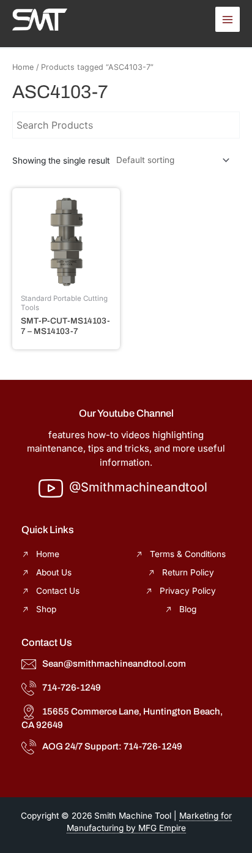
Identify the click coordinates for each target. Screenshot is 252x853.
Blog (187, 609)
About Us (54, 572)
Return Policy (188, 572)
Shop (46, 609)
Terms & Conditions (188, 554)
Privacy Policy (188, 591)
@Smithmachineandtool (138, 487)
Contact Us (58, 591)
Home (23, 67)
